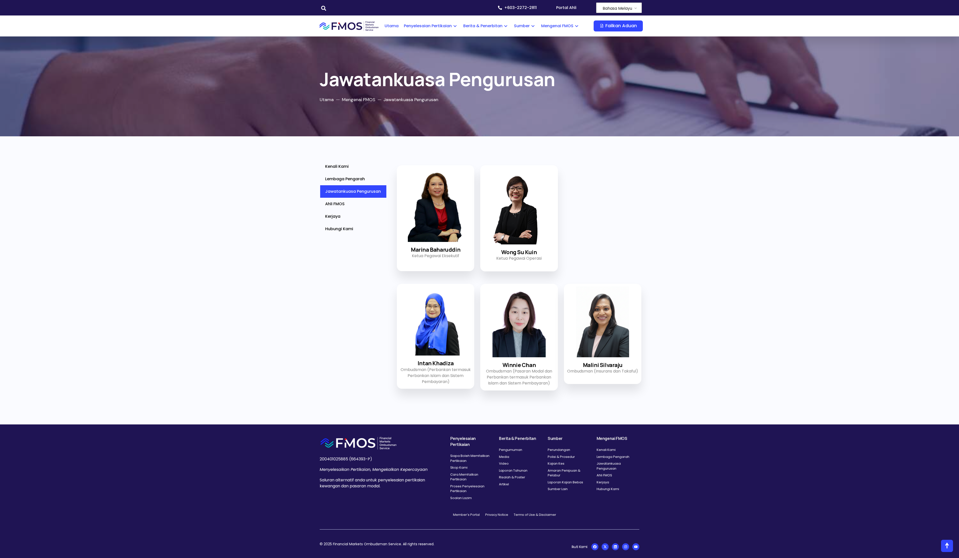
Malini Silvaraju (603, 365)
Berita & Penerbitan (482, 26)
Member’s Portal (466, 514)
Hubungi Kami (339, 229)
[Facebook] (594, 546)
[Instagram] (625, 546)
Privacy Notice (496, 514)
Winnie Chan (519, 365)
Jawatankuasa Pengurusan (353, 191)
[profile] (436, 243)
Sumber (522, 26)
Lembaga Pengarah (345, 179)
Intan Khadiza (436, 363)
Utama (392, 26)
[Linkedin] (615, 546)
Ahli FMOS (335, 204)
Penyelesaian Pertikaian (428, 26)
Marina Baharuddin (435, 249)
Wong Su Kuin (519, 252)
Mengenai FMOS (557, 26)
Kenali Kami (337, 166)
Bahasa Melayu (617, 8)
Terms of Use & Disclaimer (535, 514)
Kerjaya (332, 216)
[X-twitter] (605, 546)
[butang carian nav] (321, 8)
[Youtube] (635, 546)
